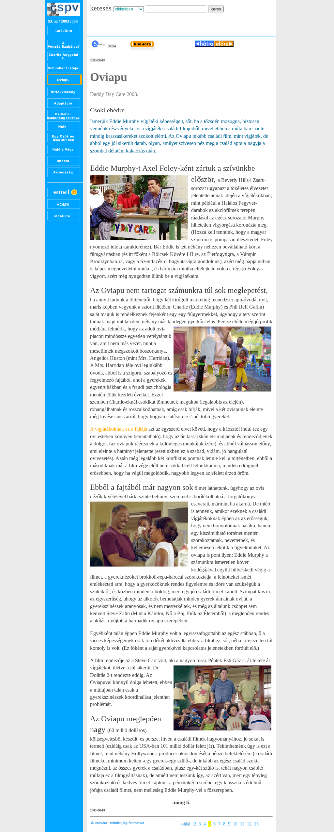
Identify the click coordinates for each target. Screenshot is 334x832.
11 (242, 824)
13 (256, 824)
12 (249, 824)
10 (235, 824)
